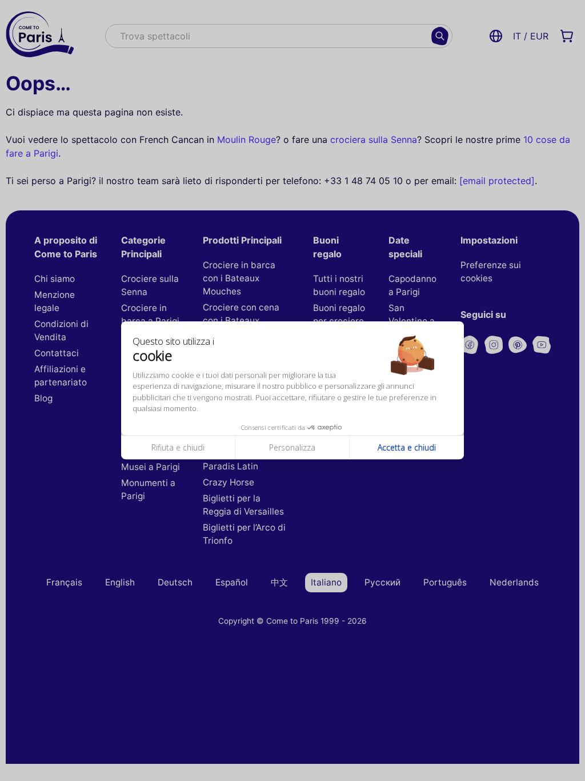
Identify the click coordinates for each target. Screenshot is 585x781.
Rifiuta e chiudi (178, 447)
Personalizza (292, 447)
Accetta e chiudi (407, 447)
